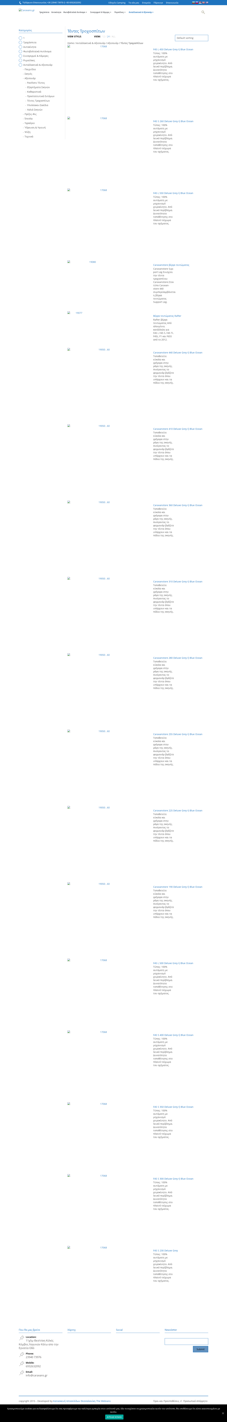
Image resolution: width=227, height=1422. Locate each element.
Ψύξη (28, 132)
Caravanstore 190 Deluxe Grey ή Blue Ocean (177, 886)
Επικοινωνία (172, 2)
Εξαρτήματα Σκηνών (38, 87)
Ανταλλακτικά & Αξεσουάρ (141, 12)
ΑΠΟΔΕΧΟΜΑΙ (114, 1417)
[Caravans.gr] (27, 8)
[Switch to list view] (87, 36)
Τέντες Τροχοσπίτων (38, 100)
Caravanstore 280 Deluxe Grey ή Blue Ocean (177, 657)
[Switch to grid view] (84, 36)
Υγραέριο (30, 123)
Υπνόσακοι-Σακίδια (37, 105)
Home (70, 43)
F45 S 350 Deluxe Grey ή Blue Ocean (173, 1106)
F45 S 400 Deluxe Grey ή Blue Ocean (173, 1035)
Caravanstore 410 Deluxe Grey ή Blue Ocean (177, 428)
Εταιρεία (146, 2)
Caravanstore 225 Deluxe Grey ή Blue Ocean (177, 810)
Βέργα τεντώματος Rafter (167, 315)
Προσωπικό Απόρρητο (195, 1401)
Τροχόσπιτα (44, 12)
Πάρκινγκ (158, 2)
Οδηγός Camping (116, 2)
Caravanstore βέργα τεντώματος (171, 264)
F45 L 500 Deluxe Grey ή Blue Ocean (173, 963)
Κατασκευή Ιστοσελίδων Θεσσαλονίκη (74, 1401)
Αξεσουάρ (112, 43)
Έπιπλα (29, 118)
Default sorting (185, 37)
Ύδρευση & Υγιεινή (35, 127)
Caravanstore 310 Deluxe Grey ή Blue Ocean (177, 581)
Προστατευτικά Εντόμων (41, 96)
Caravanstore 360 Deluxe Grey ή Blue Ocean (177, 505)
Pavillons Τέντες (36, 82)
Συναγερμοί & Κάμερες (100, 12)
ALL (113, 36)
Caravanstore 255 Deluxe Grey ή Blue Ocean (177, 734)
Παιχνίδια (30, 69)
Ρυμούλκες (119, 12)
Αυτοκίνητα (56, 12)
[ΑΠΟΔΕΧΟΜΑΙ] (223, 1413)
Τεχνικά (29, 136)
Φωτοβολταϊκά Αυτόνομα (75, 12)
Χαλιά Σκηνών (35, 109)
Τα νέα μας (133, 2)
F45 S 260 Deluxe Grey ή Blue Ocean (173, 121)
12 (103, 36)
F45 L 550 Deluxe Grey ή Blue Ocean (173, 193)
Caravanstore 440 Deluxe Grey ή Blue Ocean (177, 352)
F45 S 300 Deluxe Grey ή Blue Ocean (173, 1178)
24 (108, 36)
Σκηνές (28, 73)
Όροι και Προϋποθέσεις (166, 1401)
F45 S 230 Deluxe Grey (165, 1250)
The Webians (103, 1401)
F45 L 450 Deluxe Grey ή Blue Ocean (173, 49)
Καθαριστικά (34, 91)
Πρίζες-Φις (31, 114)
